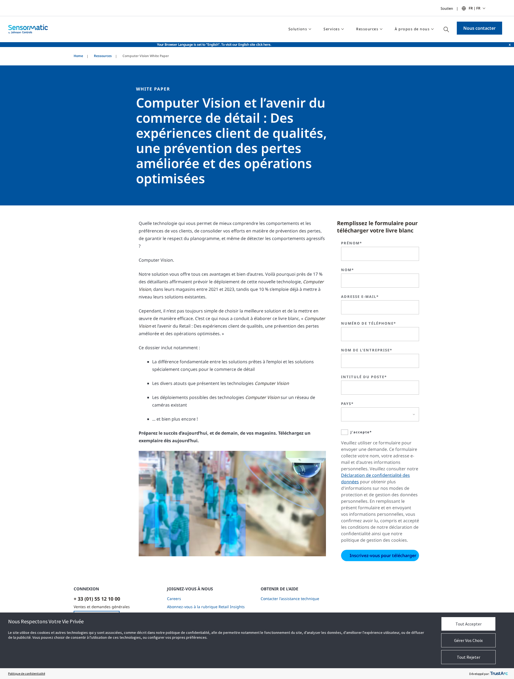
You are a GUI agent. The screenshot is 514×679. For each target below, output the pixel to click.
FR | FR (474, 8)
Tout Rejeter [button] (468, 657)
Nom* (347, 269)
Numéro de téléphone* (368, 323)
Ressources (103, 56)
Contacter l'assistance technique (290, 598)
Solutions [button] (297, 28)
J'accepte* (361, 432)
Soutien (447, 8)
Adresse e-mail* (360, 296)
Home (78, 56)
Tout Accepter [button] (468, 624)
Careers (174, 598)
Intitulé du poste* (364, 376)
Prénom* (351, 243)
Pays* (347, 403)
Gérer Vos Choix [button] (468, 640)
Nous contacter (479, 28)
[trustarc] (498, 673)
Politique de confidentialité (26, 673)
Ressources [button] (367, 28)
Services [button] (332, 28)
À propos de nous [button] (412, 28)
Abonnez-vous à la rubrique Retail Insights (206, 606)
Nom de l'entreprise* (366, 350)
